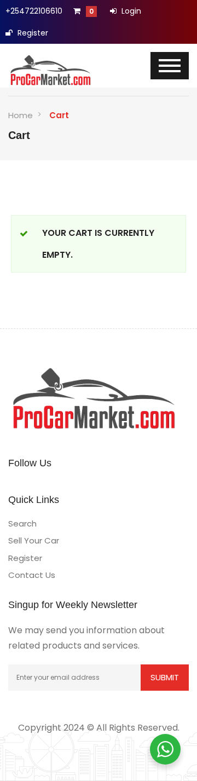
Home (20, 115)
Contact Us (31, 575)
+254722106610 (33, 10)
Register (31, 32)
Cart (59, 115)
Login (130, 10)
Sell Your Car (33, 540)
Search (22, 523)
